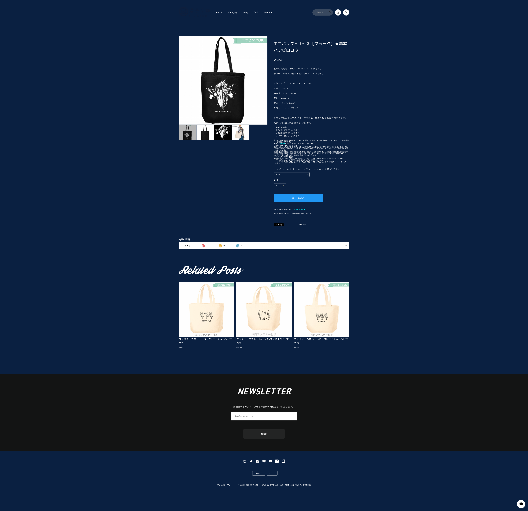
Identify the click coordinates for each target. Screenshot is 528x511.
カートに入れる (298, 198)
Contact (268, 12)
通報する (302, 224)
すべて (187, 245)
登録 (264, 433)
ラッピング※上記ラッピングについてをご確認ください (307, 169)
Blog (246, 12)
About (219, 12)
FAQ (256, 12)
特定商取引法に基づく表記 (248, 485)
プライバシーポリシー (225, 485)
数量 (276, 180)
